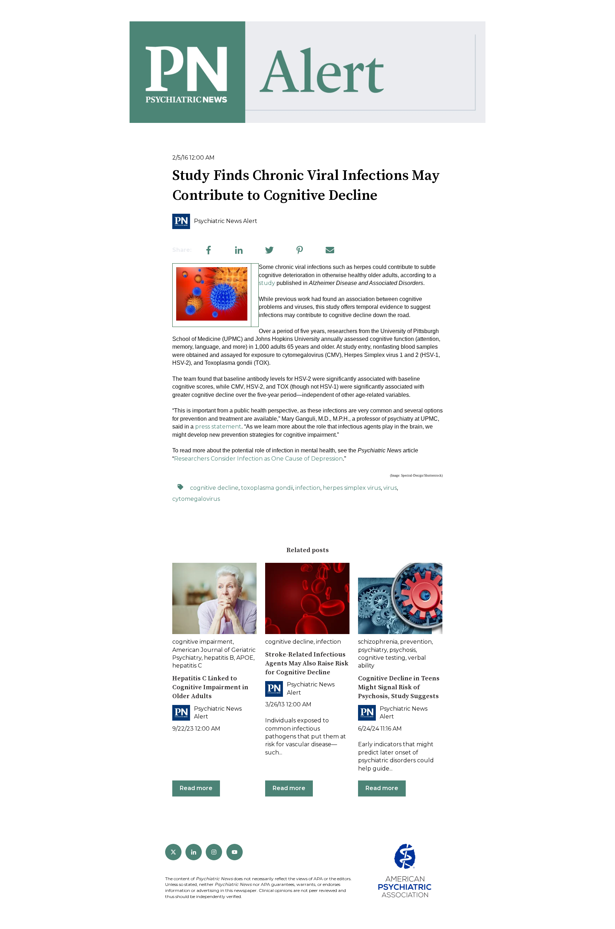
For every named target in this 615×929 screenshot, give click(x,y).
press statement (218, 426)
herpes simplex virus (352, 487)
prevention (416, 641)
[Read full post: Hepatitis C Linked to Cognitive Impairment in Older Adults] (214, 598)
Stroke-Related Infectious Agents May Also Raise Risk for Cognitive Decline (306, 663)
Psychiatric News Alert (225, 221)
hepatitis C (187, 665)
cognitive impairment (202, 641)
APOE (244, 657)
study (267, 283)
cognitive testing (381, 657)
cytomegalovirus (196, 498)
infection (307, 487)
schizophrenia (378, 641)
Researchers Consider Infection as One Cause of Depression (258, 458)
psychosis (402, 650)
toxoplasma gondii (267, 487)
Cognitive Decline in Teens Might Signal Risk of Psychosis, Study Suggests (399, 687)
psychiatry (372, 650)
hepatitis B (219, 657)
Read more (196, 788)
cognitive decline (214, 487)
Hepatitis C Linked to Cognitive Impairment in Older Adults (210, 687)
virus (390, 487)
